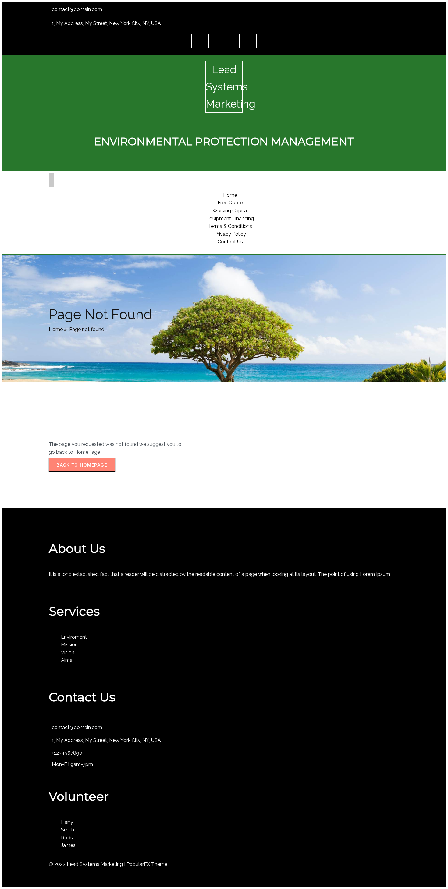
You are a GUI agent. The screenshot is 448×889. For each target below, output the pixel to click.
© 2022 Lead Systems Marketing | (87, 864)
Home (56, 329)
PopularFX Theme (146, 864)
